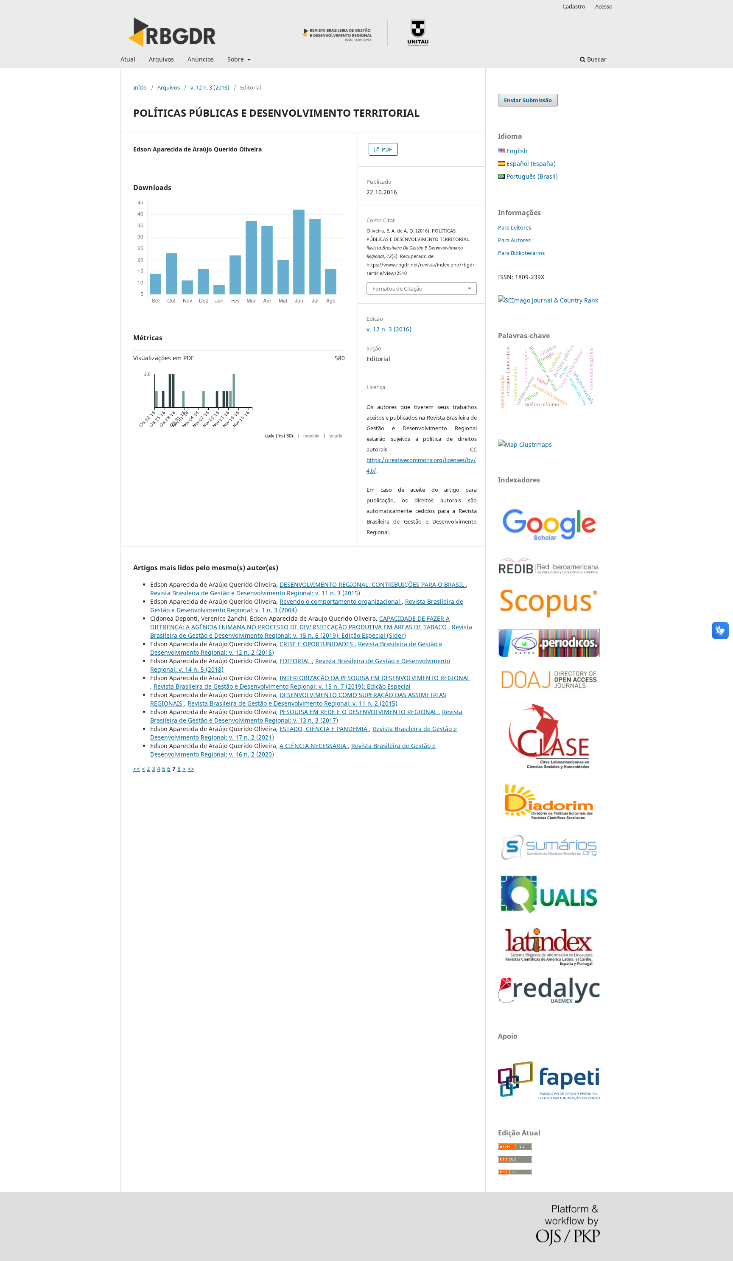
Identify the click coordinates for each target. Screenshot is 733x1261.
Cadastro (573, 6)
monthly (311, 435)
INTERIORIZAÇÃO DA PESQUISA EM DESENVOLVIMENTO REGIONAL (375, 678)
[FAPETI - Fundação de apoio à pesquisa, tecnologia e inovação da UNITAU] (549, 1097)
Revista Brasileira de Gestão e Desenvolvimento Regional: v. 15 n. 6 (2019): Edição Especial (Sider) (311, 631)
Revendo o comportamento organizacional (341, 601)
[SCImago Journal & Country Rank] (548, 300)
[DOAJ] (549, 692)
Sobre (236, 59)
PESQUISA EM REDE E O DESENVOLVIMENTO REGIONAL (359, 712)
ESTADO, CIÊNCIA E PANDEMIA (324, 729)
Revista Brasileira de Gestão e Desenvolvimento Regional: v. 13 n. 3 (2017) (306, 716)
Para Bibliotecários (521, 253)
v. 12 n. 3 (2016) (209, 87)
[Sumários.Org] (549, 861)
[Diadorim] (549, 820)
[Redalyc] (549, 1001)
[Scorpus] (549, 618)
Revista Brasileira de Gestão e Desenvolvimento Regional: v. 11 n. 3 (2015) (255, 593)
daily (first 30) (279, 435)
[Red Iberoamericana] (549, 576)
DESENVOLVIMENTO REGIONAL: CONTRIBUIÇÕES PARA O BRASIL (373, 584)
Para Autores (514, 240)
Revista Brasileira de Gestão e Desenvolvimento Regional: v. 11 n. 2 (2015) (292, 703)
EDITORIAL (296, 661)
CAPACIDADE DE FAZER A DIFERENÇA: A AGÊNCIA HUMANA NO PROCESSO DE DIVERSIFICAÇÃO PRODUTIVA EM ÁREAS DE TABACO (300, 622)
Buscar (596, 59)
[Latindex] (549, 966)
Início (140, 87)
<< (136, 769)
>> (190, 769)
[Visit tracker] (525, 444)
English (516, 151)
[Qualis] (549, 914)
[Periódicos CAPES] (549, 655)
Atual (127, 59)
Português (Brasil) (531, 176)
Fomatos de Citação (397, 288)
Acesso (604, 6)
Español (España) (530, 164)
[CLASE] (549, 766)
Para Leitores (514, 227)
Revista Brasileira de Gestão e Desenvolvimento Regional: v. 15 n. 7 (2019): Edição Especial (282, 686)
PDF (386, 149)
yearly (336, 435)
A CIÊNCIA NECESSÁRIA (314, 746)
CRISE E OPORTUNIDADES (317, 644)
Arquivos (161, 59)
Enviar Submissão (528, 100)
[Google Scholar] (549, 541)
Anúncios (200, 59)
